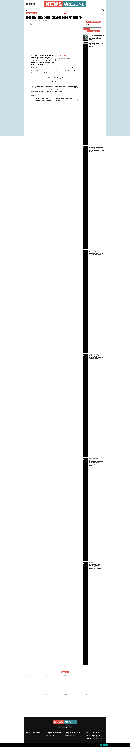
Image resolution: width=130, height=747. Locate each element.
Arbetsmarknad (33, 10)
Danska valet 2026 (42, 10)
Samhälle (87, 10)
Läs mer (105, 744)
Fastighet (50, 10)
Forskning (56, 10)
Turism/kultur (93, 10)
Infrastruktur (63, 10)
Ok (101, 744)
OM (99, 10)
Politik (81, 10)
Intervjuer (70, 10)
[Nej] (128, 745)
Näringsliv (76, 10)
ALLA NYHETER (86, 668)
